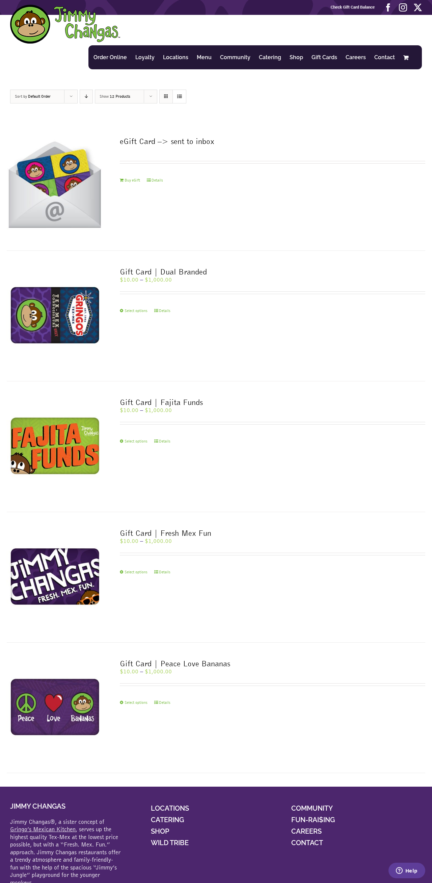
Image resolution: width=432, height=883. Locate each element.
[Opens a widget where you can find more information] (406, 871)
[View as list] (179, 96)
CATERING (167, 820)
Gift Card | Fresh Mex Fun (165, 533)
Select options (136, 310)
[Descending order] (86, 96)
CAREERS (306, 831)
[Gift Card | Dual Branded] (55, 316)
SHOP (160, 831)
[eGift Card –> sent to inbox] (55, 185)
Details (157, 180)
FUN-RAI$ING (313, 820)
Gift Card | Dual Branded (163, 272)
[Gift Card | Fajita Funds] (55, 446)
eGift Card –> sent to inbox (167, 141)
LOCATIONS (170, 808)
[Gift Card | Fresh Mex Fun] (55, 577)
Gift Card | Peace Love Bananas (175, 663)
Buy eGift (132, 180)
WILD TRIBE (170, 843)
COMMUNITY (312, 808)
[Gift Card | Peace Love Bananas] (55, 708)
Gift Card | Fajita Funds (161, 402)
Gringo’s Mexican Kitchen (43, 829)
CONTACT (307, 843)
